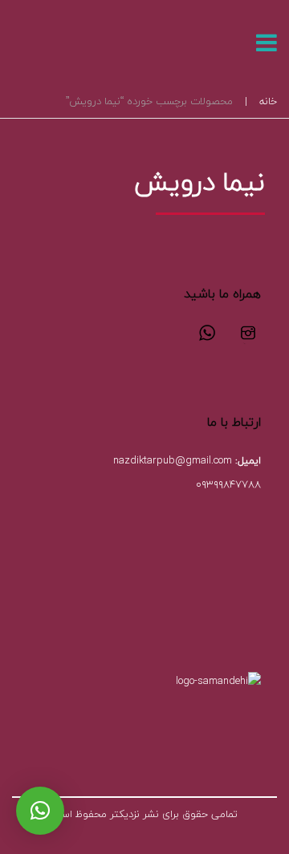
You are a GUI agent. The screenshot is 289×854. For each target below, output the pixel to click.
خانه (268, 101)
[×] (40, 811)
